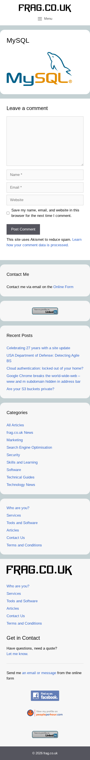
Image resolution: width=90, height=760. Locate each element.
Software (14, 470)
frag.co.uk (50, 753)
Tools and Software (22, 523)
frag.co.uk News (20, 432)
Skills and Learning (22, 462)
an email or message (39, 673)
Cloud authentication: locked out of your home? (45, 368)
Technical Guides (21, 477)
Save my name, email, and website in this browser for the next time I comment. (45, 213)
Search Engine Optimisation (29, 447)
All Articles (15, 425)
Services (14, 515)
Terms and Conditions (24, 545)
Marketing (15, 440)
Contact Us (16, 538)
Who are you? (18, 508)
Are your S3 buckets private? (30, 389)
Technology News (21, 485)
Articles (13, 530)
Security (13, 455)
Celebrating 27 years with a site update (38, 348)
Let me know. (17, 654)
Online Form (63, 287)
